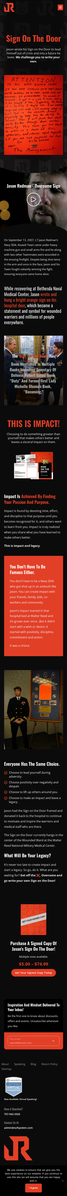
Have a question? (13, 1109)
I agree (33, 1187)
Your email (15, 1038)
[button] (60, 7)
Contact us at (11, 1122)
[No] (62, 1181)
